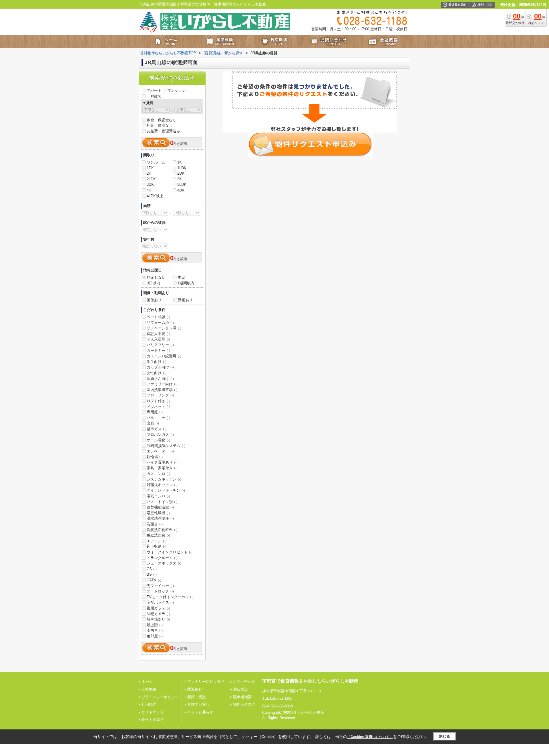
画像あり (154, 300)
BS (152, 574)
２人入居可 (158, 339)
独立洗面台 (158, 535)
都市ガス (156, 429)
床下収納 (156, 546)
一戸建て (154, 96)
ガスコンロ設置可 (164, 356)
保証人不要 (158, 334)
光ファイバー (160, 586)
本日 (181, 277)
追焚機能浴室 (160, 507)
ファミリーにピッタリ (205, 681)
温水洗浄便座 (160, 518)
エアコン (156, 541)
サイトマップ (153, 712)
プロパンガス (160, 434)
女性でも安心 (198, 704)
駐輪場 (155, 457)
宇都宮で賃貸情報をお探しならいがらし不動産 (310, 681)
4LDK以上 (155, 196)
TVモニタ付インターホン (170, 597)
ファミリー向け (162, 384)
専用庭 (155, 412)
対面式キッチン (162, 485)
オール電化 (158, 440)
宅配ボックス (160, 602)
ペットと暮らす (200, 712)
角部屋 (155, 636)
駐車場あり (158, 619)
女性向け (156, 373)
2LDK (151, 179)
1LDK (181, 168)
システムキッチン (164, 479)
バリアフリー (160, 345)
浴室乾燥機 (158, 513)
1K (179, 162)
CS (152, 569)
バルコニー (158, 418)
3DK (150, 184)
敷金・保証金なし (161, 120)
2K (149, 173)
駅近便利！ (196, 689)
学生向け (156, 362)
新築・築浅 (196, 697)
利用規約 (149, 704)
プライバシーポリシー (160, 697)
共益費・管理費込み (163, 131)
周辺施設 (240, 689)
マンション (176, 90)
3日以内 (153, 283)
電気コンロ (158, 496)
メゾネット (158, 406)
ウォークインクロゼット (169, 552)
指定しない (156, 277)
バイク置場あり (162, 462)
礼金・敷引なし (160, 125)
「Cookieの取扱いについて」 (370, 737)
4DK (180, 190)
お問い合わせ (244, 681)
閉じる (444, 736)
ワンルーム (156, 162)
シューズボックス (164, 563)
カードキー (158, 350)
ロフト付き (158, 401)
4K (149, 190)
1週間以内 (186, 283)
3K (179, 179)
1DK (150, 168)
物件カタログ (153, 719)
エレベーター (160, 451)
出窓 (153, 423)
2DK (180, 173)
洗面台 (155, 524)
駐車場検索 (242, 697)
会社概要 (149, 689)
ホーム (147, 681)
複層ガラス (158, 608)
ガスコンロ (158, 474)
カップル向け (160, 367)
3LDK (181, 184)
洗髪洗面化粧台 (162, 530)
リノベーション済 (164, 328)
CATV (154, 580)
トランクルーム (162, 558)
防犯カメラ (158, 614)
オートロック (160, 591)
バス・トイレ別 (162, 502)
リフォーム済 (160, 322)
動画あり (185, 300)
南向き (155, 630)
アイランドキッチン (166, 490)
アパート (154, 90)
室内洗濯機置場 (162, 390)
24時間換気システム (166, 446)
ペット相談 (158, 317)
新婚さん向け (160, 378)
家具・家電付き (162, 468)
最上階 (155, 625)
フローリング (160, 395)
